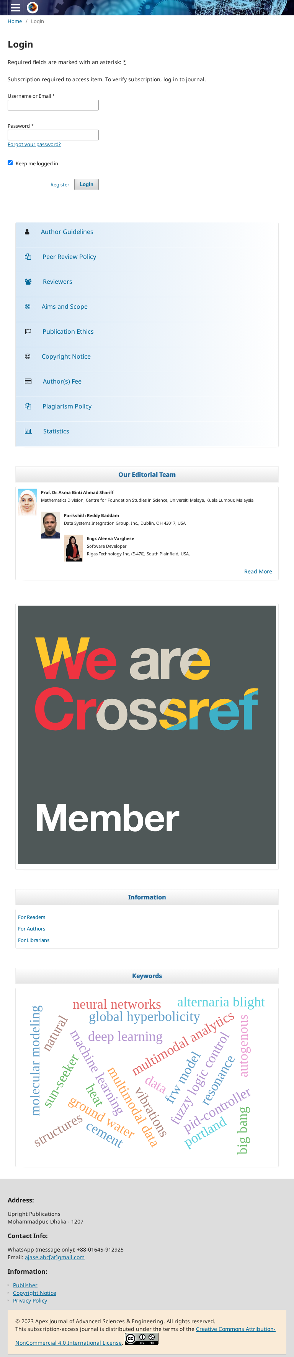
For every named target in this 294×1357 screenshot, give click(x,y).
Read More (258, 571)
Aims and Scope (65, 306)
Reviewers (57, 281)
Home (15, 21)
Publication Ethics (68, 331)
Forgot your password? (34, 144)
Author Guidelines (67, 231)
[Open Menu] (15, 7)
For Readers (31, 917)
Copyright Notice (66, 356)
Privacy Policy (30, 1300)
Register (60, 184)
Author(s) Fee (62, 381)
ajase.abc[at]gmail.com (55, 1257)
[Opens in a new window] (147, 862)
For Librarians (33, 940)
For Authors (31, 928)
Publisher (25, 1285)
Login (86, 184)
